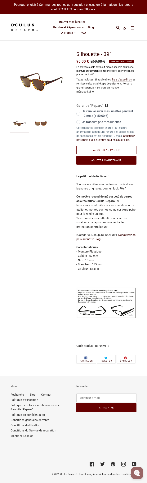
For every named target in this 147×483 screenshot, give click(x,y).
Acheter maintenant (106, 160)
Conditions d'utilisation (25, 425)
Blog (32, 394)
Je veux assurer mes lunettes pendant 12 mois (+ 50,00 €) (107, 113)
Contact (46, 394)
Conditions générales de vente (30, 420)
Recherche (17, 394)
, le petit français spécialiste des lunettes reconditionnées (107, 474)
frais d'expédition (122, 79)
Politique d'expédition (24, 400)
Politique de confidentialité (28, 415)
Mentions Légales (22, 436)
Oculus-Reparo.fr (68, 474)
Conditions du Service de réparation (33, 430)
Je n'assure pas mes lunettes (101, 122)
